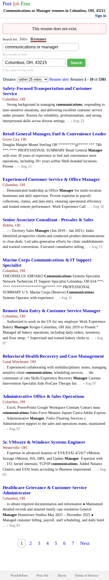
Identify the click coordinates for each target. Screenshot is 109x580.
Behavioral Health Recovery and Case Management (53, 356)
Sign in (100, 16)
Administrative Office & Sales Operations (43, 396)
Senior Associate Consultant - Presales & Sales (48, 219)
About (61, 575)
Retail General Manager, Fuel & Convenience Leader (54, 133)
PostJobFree (19, 575)
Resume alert (59, 79)
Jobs (23, 39)
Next (84, 543)
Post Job (42, 575)
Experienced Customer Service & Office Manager (51, 179)
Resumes (38, 39)
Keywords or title (15, 54)
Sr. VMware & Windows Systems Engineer (44, 442)
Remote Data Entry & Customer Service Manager (52, 310)
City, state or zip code (18, 70)
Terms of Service (86, 575)
